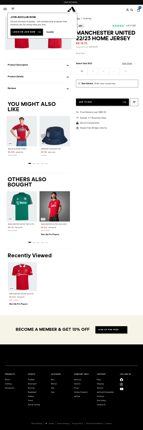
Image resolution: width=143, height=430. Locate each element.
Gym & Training (34, 405)
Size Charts (101, 400)
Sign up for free (108, 330)
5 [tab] (46, 162)
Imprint (109, 423)
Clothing (87, 19)
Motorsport (32, 384)
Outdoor (31, 396)
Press (76, 388)
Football (31, 380)
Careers (77, 384)
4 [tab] (42, 162)
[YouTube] (121, 389)
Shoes (7, 380)
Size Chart (127, 63)
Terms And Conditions (94, 423)
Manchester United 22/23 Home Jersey (25, 294)
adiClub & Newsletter (105, 392)
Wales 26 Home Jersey (17, 149)
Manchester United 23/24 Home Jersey (57, 224)
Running (31, 388)
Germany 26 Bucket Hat (51, 149)
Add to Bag (85, 102)
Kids (52, 388)
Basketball (32, 392)
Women (54, 384)
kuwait (51, 423)
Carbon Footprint (80, 392)
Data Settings (36, 423)
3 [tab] (38, 162)
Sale (53, 392)
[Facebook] (121, 380)
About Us (77, 380)
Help (99, 380)
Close (50, 32)
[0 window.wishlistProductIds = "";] (12, 8)
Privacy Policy (77, 423)
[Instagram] (121, 384)
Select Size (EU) (84, 63)
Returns (100, 388)
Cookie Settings (63, 423)
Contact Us (101, 405)
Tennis (30, 400)
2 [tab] (34, 162)
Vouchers (100, 396)
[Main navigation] (5, 9)
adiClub (77, 396)
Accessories (9, 388)
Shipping (100, 384)
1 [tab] (29, 162)
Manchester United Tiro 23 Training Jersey (26, 224)
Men (78, 19)
